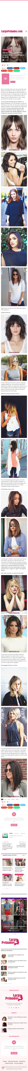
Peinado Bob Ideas (7, 49)
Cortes (5, 799)
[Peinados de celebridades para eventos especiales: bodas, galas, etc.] (4, 979)
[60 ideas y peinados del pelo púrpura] (4, 1030)
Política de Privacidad (13, 1061)
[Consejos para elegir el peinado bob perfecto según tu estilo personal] (20, 862)
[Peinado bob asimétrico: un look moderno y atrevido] (7, 877)
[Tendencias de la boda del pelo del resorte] (14, 915)
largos (9, 799)
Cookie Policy (22, 1061)
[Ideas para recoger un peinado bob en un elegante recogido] (7, 862)
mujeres (13, 799)
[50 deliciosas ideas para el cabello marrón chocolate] (4, 1024)
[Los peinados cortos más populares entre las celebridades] (4, 962)
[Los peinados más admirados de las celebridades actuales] (4, 968)
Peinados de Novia (14, 900)
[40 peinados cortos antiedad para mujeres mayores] (4, 1018)
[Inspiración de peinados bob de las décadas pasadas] (20, 877)
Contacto (5, 1061)
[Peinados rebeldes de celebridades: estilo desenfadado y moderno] (4, 974)
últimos (17, 799)
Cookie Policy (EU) (9, 1063)
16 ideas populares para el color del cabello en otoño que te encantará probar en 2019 (7, 846)
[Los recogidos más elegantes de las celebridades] (4, 956)
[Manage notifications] (3, 1068)
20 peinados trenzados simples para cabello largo (21, 845)
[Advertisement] (14, 15)
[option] (14, 915)
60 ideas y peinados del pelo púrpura (16, 1028)
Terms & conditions (18, 1063)
